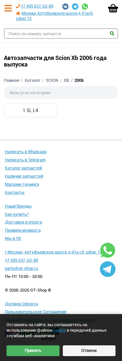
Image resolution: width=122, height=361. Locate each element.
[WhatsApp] (85, 6)
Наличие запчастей (24, 176)
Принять (33, 350)
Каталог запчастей (23, 168)
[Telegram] (75, 6)
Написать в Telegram (25, 159)
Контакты (14, 192)
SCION (52, 80)
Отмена (89, 350)
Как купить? (17, 214)
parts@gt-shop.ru (21, 268)
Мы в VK (13, 238)
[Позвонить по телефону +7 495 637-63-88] (18, 6)
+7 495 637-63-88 (37, 6)
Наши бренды (18, 206)
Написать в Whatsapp (26, 151)
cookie (59, 330)
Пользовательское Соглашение (35, 311)
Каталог (32, 80)
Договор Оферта (21, 303)
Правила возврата (23, 230)
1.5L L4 (30, 110)
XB (66, 80)
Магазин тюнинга (22, 184)
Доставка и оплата (23, 222)
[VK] (65, 6)
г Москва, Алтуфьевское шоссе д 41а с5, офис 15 (53, 252)
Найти (112, 33)
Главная (11, 80)
